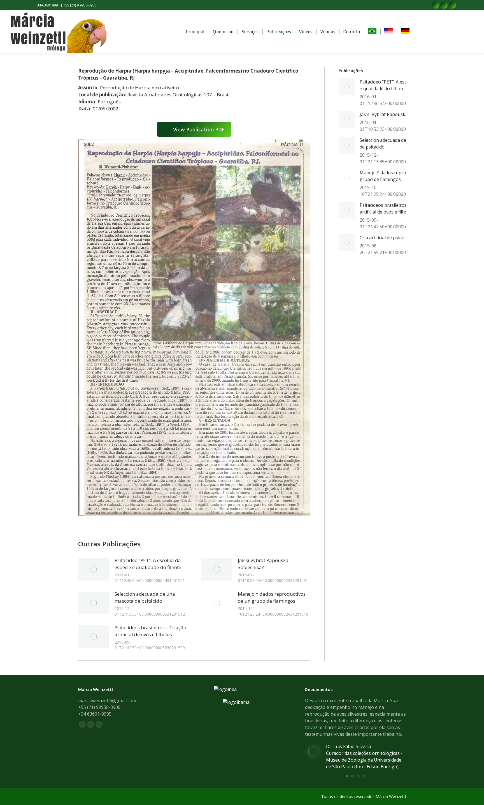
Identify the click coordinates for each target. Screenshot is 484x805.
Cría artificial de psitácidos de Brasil (396, 238)
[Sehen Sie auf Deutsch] (405, 31)
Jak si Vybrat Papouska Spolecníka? (263, 563)
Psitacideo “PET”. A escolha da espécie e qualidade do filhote (148, 563)
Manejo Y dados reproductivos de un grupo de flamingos (272, 597)
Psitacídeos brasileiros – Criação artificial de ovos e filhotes (150, 631)
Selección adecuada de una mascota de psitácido (145, 597)
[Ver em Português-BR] (372, 31)
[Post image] (93, 569)
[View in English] (388, 31)
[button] (347, 776)
